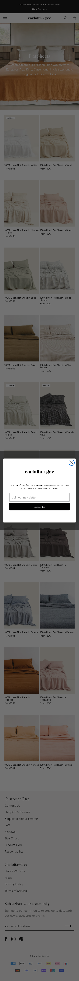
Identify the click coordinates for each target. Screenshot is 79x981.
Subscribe (39, 506)
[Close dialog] (71, 462)
